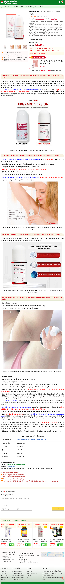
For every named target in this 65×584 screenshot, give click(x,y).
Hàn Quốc (54, 19)
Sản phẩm (3, 573)
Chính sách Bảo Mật (17, 571)
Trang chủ (3, 571)
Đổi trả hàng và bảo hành (18, 577)
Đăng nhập (29, 571)
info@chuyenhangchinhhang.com (54, 577)
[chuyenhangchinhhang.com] (10, 2)
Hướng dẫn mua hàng (17, 573)
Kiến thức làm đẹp (5, 577)
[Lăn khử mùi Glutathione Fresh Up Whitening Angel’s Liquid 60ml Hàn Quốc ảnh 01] (32, 225)
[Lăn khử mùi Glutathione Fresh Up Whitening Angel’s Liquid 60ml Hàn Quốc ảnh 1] (32, 148)
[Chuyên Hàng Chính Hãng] (2, 7)
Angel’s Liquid (40, 19)
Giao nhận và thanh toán (18, 575)
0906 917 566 (46, 70)
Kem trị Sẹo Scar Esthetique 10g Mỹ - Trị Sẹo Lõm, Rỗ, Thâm (8, 541)
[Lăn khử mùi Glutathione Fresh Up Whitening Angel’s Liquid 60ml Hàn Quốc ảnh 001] (32, 287)
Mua (13, 545)
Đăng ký (29, 575)
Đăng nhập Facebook (32, 573)
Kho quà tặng (4, 575)
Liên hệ (3, 579)
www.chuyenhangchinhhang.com (31, 562)
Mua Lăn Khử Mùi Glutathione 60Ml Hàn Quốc (31, 440)
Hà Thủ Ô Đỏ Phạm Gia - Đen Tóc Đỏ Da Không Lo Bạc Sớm (57, 541)
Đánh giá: (4, 495)
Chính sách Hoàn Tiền (17, 579)
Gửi (58, 509)
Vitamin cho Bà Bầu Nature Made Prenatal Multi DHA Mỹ (23, 541)
